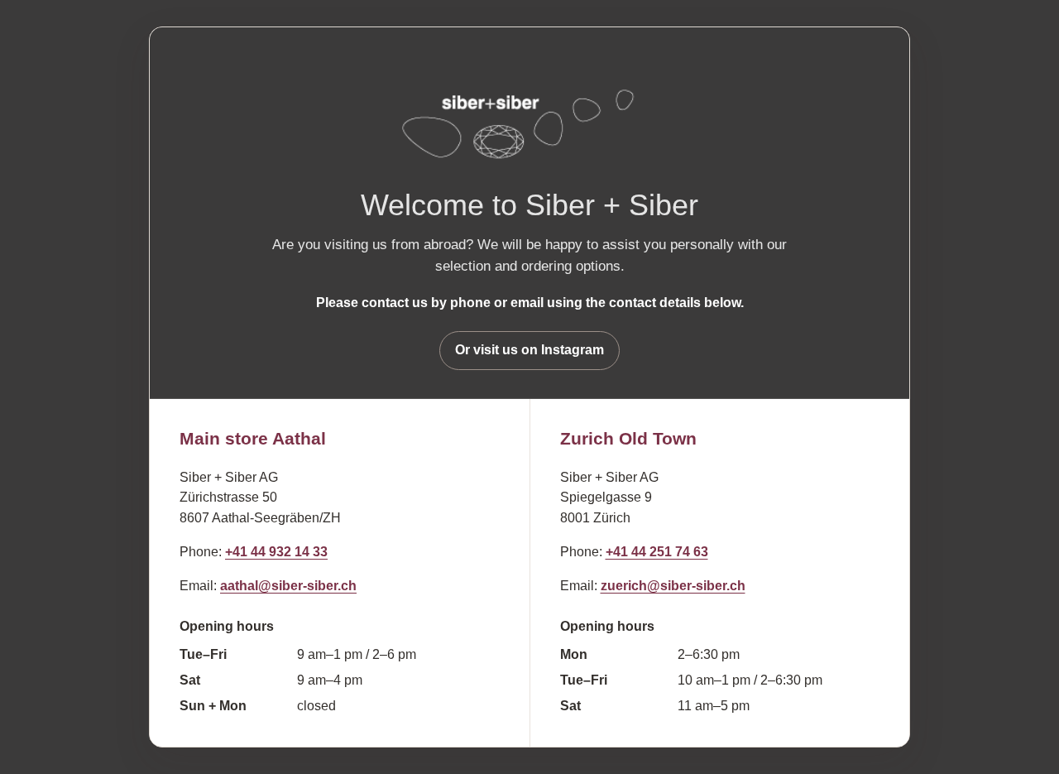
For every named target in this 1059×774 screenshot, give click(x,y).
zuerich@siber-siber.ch (673, 586)
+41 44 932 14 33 (276, 552)
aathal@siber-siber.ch (288, 586)
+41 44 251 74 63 (657, 552)
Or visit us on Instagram (529, 350)
